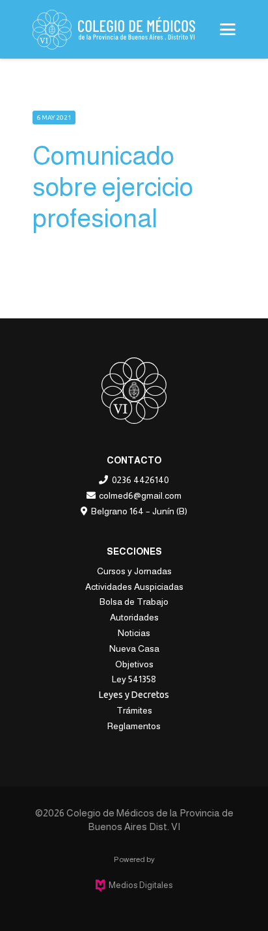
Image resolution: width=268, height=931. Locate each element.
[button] (227, 29)
